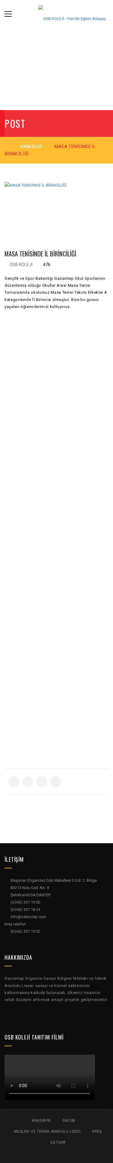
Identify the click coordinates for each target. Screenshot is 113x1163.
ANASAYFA (41, 1120)
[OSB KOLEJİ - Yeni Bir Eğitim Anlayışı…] (73, 14)
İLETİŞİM (58, 1142)
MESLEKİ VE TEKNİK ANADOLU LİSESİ (47, 1131)
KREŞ (97, 1131)
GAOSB (68, 1120)
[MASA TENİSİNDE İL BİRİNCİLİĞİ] (56, 207)
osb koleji (21, 264)
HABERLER (31, 146)
